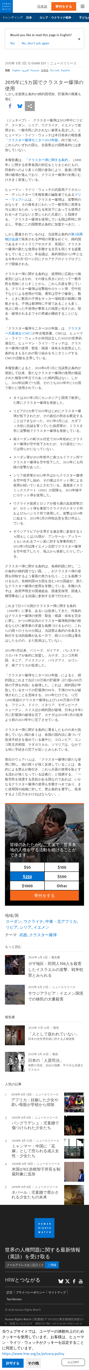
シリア (25, 927)
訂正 (9, 1292)
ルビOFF (73, 1362)
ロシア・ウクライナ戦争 (55, 17)
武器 (23, 934)
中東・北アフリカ (61, 921)
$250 (27, 876)
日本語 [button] (42, 6)
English (16, 70)
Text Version (14, 1299)
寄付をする (63, 6)
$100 (62, 867)
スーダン (14, 921)
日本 (29, 17)
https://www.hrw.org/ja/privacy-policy (33, 1353)
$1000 (27, 886)
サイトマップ (57, 1292)
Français (34, 70)
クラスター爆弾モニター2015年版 (33, 140)
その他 (33, 1363)
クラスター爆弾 (43, 934)
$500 (61, 876)
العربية (25, 70)
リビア (12, 927)
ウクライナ (33, 921)
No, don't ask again (35, 43)
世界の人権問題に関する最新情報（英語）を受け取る (42, 1253)
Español (65, 70)
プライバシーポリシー (30, 1292)
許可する (12, 1363)
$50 (27, 867)
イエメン (41, 927)
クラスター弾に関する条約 (48, 160)
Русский (54, 70)
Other (62, 886)
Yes (12, 43)
